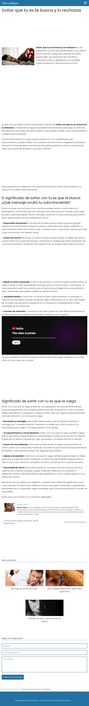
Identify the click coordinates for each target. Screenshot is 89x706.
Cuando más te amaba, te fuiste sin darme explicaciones (20, 522)
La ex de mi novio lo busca (75, 522)
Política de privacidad (61, 700)
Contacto (48, 700)
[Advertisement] (44, 28)
